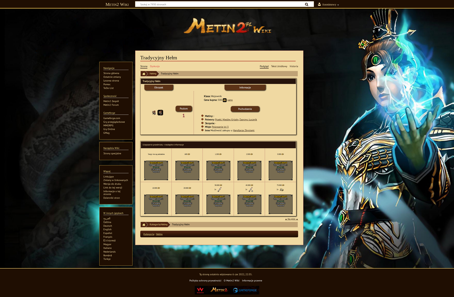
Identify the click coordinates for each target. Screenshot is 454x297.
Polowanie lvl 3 (220, 126)
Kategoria (148, 234)
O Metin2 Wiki (231, 280)
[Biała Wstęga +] (250, 189)
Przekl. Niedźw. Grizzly (226, 119)
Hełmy (153, 73)
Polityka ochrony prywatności (205, 280)
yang (230, 99)
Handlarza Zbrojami (243, 130)
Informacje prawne (252, 280)
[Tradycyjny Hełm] (160, 112)
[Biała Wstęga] (219, 189)
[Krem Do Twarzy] (282, 189)
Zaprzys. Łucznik (248, 119)
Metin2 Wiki (117, 4)
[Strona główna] (227, 27)
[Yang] (225, 99)
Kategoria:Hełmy (159, 224)
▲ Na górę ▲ (291, 219)
